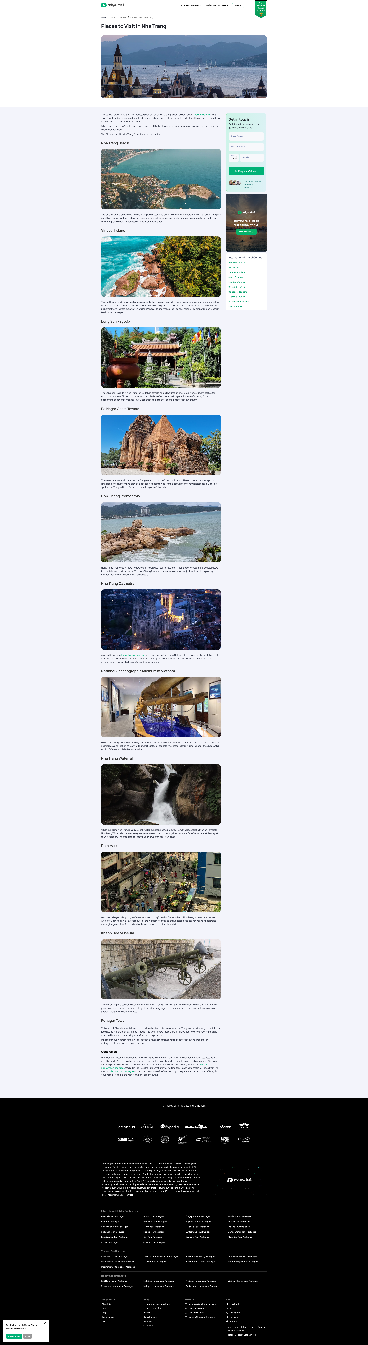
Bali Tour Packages (110, 1221)
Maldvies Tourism (236, 262)
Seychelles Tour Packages (198, 1221)
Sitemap (147, 1321)
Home (103, 17)
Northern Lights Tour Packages (243, 1261)
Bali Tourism (234, 267)
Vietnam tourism (202, 114)
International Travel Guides (245, 257)
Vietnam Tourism (236, 272)
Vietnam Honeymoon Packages (243, 1281)
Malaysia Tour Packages (197, 1226)
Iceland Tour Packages (239, 1226)
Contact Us (148, 1325)
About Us (106, 1303)
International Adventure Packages (117, 1261)
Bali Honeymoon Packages (114, 1281)
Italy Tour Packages (152, 1237)
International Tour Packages (115, 1256)
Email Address (238, 146)
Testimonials (108, 1316)
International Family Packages (200, 1256)
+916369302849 (196, 1312)
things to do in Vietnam (133, 655)
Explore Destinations (189, 5)
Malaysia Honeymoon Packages (158, 1286)
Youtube (234, 1321)
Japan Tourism (235, 277)
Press (104, 1321)
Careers (106, 1308)
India (27, 1336)
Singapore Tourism (237, 291)
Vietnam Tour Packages (239, 1221)
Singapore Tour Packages (198, 1216)
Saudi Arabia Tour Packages (114, 1237)
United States (14, 1336)
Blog (104, 1312)
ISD (232, 155)
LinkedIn (234, 1316)
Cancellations (150, 1316)
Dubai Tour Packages (153, 1216)
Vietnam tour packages (122, 1071)
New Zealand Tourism (238, 301)
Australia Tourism (236, 296)
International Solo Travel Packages (118, 1266)
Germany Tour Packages (197, 1237)
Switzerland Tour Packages (199, 1231)
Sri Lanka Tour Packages (112, 1231)
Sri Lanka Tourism (236, 286)
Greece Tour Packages (154, 1242)
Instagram (235, 1312)
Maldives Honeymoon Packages (158, 1281)
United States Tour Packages (242, 1231)
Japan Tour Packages (153, 1226)
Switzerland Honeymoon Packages (202, 1286)
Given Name (237, 136)
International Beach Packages (242, 1256)
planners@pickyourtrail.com (202, 1303)
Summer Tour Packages (154, 1261)
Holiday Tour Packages (215, 5)
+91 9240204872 (196, 1308)
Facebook (234, 1303)
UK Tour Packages (109, 1242)
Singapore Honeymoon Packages (117, 1286)
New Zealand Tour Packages (114, 1226)
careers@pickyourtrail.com (202, 1316)
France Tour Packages (153, 1231)
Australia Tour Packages (112, 1216)
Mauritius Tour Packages (240, 1237)
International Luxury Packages (200, 1261)
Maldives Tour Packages (155, 1221)
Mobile (245, 157)
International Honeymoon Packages (160, 1256)
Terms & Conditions (152, 1308)
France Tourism (235, 306)
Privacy (146, 1312)
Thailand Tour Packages (239, 1216)
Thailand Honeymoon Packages (201, 1281)
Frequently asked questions (156, 1303)
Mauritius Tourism (237, 282)
